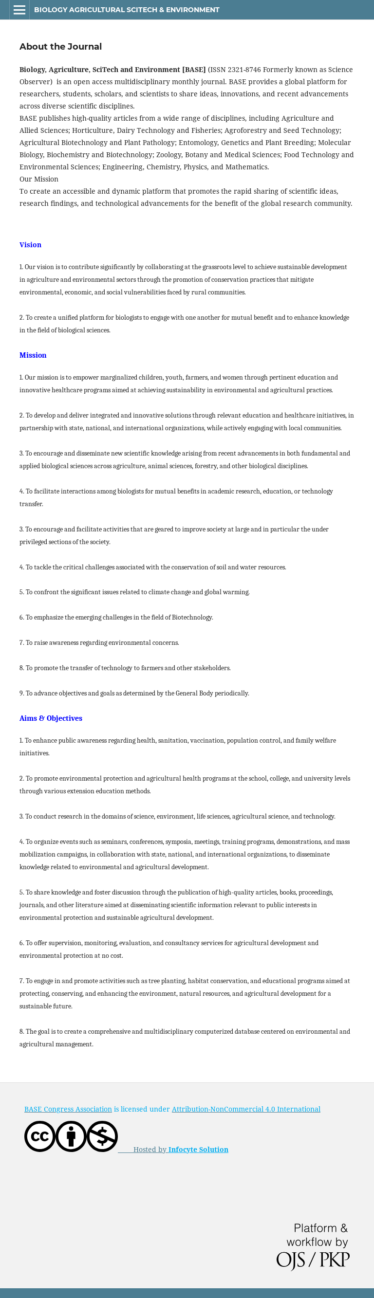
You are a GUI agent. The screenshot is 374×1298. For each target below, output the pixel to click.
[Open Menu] (19, 9)
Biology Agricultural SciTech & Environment (127, 9)
